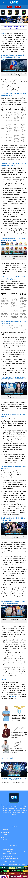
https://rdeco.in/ (14, 696)
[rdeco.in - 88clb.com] (14, 2)
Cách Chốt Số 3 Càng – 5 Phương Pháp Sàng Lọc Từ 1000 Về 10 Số (14, 779)
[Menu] (2, 2)
